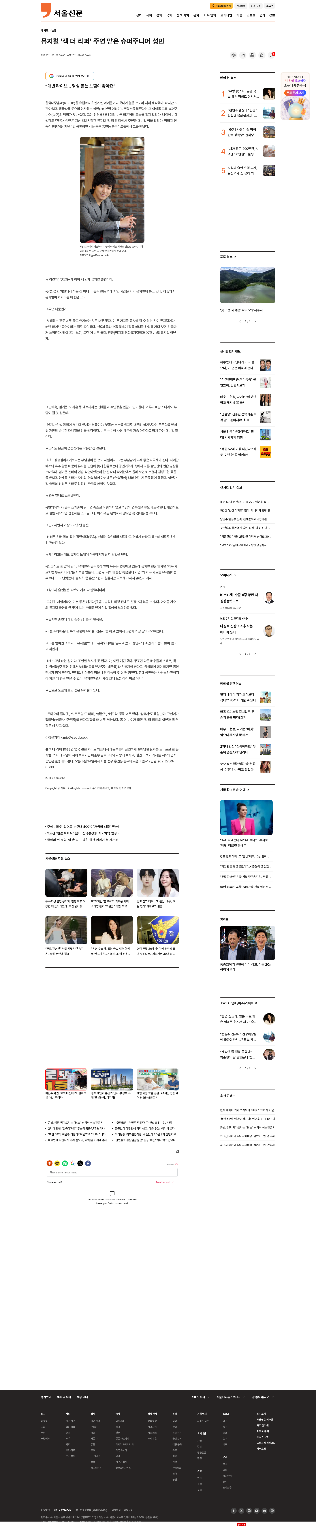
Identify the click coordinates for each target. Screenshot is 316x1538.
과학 (68, 1444)
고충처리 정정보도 (266, 1442)
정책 (93, 1462)
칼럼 (199, 1446)
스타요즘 (227, 1487)
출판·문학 (177, 1438)
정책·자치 (183, 15)
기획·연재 (210, 15)
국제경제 (120, 1421)
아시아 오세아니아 (125, 1444)
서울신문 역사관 (265, 1419)
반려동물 (176, 1467)
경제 (159, 15)
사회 (149, 15)
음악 (174, 1421)
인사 (199, 1478)
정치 (139, 15)
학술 (174, 1427)
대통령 (44, 1421)
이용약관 (45, 1510)
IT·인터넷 (95, 1456)
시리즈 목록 (203, 1421)
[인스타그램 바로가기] (249, 1511)
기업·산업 (95, 1421)
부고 (199, 1489)
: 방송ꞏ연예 (233, 789)
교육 (68, 1438)
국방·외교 (45, 1438)
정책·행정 (152, 1421)
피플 (239, 15)
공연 (174, 1479)
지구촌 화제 (121, 1462)
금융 (93, 1432)
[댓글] (271, 55)
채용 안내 (82, 1397)
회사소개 (261, 1413)
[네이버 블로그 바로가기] (272, 1511)
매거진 (45, 31)
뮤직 (225, 1481)
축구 (225, 1427)
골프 (225, 1432)
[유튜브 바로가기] (257, 1511)
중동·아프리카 (122, 1438)
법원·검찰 (70, 1427)
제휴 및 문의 (64, 1397)
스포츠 (251, 15)
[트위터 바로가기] (241, 1511)
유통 (93, 1444)
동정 (199, 1484)
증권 (93, 1450)
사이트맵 (261, 1448)
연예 (263, 15)
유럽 (118, 1456)
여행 (174, 1456)
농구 (225, 1438)
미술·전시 (177, 1432)
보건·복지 (70, 1456)
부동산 (94, 1427)
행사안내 (46, 1397)
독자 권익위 (262, 1425)
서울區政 (152, 1432)
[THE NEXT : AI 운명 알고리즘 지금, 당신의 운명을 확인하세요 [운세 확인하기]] (295, 96)
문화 (196, 15)
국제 (169, 15)
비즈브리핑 (96, 1467)
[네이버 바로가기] (264, 1511)
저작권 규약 (262, 1437)
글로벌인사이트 (123, 1467)
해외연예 (227, 1476)
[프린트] (252, 55)
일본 (118, 1432)
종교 (174, 1450)
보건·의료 (70, 1450)
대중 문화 (177, 1444)
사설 (199, 1440)
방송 (225, 1464)
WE (54, 31)
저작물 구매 (262, 1431)
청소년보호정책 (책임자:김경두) (91, 1510)
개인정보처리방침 (62, 1510)
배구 (225, 1444)
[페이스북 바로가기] (234, 1511)
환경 (68, 1432)
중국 (118, 1427)
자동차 (94, 1438)
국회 (43, 1427)
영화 (174, 1473)
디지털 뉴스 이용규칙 (122, 1510)
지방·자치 (152, 1427)
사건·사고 (70, 1421)
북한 (43, 1432)
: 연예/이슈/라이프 (237, 1003)
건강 (174, 1462)
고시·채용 (152, 1438)
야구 (225, 1421)
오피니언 (226, 15)
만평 (199, 1458)
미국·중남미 (121, 1450)
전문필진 (201, 1452)
